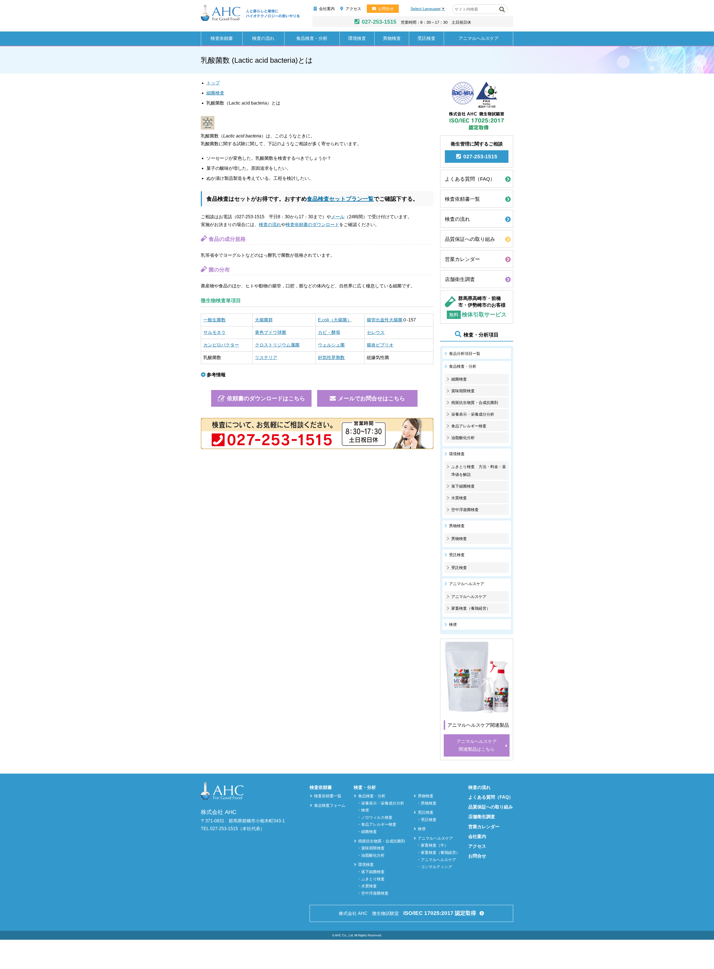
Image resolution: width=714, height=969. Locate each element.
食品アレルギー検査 (468, 426)
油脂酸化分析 (463, 437)
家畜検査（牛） (434, 845)
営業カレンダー (462, 259)
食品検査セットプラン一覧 (340, 199)
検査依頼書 (222, 38)
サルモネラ (214, 332)
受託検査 (426, 38)
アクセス (353, 8)
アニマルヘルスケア (479, 38)
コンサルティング (436, 866)
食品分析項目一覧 (464, 353)
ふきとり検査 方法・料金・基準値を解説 (478, 470)
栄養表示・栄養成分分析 (472, 414)
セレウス (376, 332)
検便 (453, 624)
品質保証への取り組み (470, 239)
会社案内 (327, 8)
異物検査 (392, 38)
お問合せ (386, 8)
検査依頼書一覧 (462, 199)
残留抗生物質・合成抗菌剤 (474, 402)
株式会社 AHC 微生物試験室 (407, 913)
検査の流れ (263, 38)
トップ (213, 83)
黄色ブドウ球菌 (270, 332)
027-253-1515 (379, 22)
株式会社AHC (250, 13)
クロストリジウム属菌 (277, 345)
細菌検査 (215, 93)
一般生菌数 (214, 320)
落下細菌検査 (463, 486)
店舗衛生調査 (460, 279)
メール (337, 216)
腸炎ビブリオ (380, 345)
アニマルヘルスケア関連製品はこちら (477, 745)
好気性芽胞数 (331, 357)
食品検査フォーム (329, 805)
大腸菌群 (264, 320)
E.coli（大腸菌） (334, 320)
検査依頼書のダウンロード (312, 224)
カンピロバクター (221, 345)
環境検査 (357, 38)
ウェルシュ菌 (331, 345)
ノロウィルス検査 (376, 817)
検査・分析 (365, 787)
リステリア (266, 357)
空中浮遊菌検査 (465, 509)
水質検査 (459, 498)
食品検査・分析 (311, 38)
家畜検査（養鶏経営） (470, 608)
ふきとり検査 (373, 879)
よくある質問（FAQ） (470, 179)
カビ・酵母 (329, 332)
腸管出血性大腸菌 (384, 320)
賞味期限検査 (463, 391)
